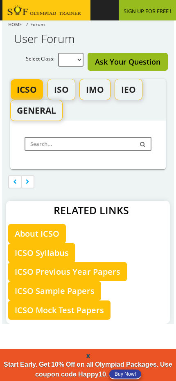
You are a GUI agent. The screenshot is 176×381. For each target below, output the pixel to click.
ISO (61, 89)
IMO (95, 89)
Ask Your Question (127, 62)
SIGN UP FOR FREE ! (147, 11)
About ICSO (37, 233)
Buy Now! (125, 374)
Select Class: (42, 58)
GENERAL (36, 110)
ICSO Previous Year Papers (67, 271)
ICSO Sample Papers (55, 290)
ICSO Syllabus (42, 252)
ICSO (27, 89)
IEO (128, 89)
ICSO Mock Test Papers (59, 310)
